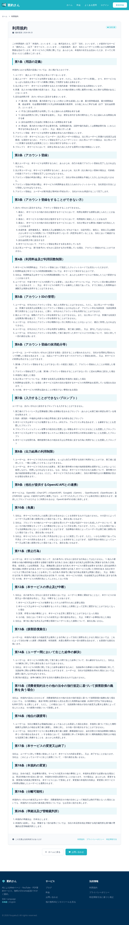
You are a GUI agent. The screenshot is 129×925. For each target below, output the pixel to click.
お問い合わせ (78, 852)
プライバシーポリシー (95, 839)
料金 (79, 5)
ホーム (70, 5)
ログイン (105, 5)
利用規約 (81, 839)
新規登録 (120, 5)
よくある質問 (91, 5)
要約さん (14, 5)
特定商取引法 (111, 839)
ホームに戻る (54, 852)
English (12, 902)
